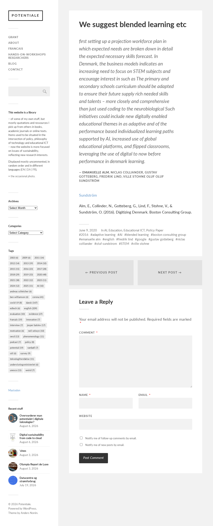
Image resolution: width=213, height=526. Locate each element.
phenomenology (33, 336)
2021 (14, 280)
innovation (33, 320)
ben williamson (19, 297)
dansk (31, 303)
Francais (15, 49)
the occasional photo (23, 176)
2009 (26, 258)
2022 (28, 280)
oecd (14, 336)
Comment (88, 332)
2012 (14, 263)
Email (145, 395)
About (13, 43)
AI (40, 286)
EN (23, 169)
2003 (14, 258)
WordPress (29, 508)
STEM (125, 243)
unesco (15, 370)
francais (16, 320)
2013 (28, 263)
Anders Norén (29, 513)
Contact (15, 69)
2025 (28, 286)
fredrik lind (125, 239)
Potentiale (26, 15)
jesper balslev (36, 325)
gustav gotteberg (161, 239)
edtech (15, 308)
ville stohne (141, 243)
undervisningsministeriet (24, 365)
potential (16, 348)
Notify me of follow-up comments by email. (110, 438)
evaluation (17, 314)
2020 (41, 275)
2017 (41, 269)
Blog (12, 64)
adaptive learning (103, 234)
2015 (14, 269)
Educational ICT (134, 230)
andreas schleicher (21, 291)
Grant (13, 37)
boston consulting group (169, 234)
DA (29, 169)
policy (29, 342)
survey (25, 353)
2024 (14, 286)
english (30, 308)
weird (30, 370)
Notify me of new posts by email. (104, 445)
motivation (17, 331)
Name (85, 395)
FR (34, 169)
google (141, 239)
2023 (41, 280)
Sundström (88, 195)
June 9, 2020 (88, 230)
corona (37, 297)
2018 (14, 275)
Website (85, 416)
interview (16, 325)
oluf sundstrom (106, 243)
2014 (41, 263)
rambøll (32, 348)
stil (13, 353)
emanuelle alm (90, 239)
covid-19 (16, 303)
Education (115, 230)
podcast (15, 342)
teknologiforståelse (22, 359)
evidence (35, 314)
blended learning (137, 234)
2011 (39, 258)
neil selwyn (36, 331)
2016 (28, 269)
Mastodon (14, 390)
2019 (28, 275)
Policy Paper (154, 230)
